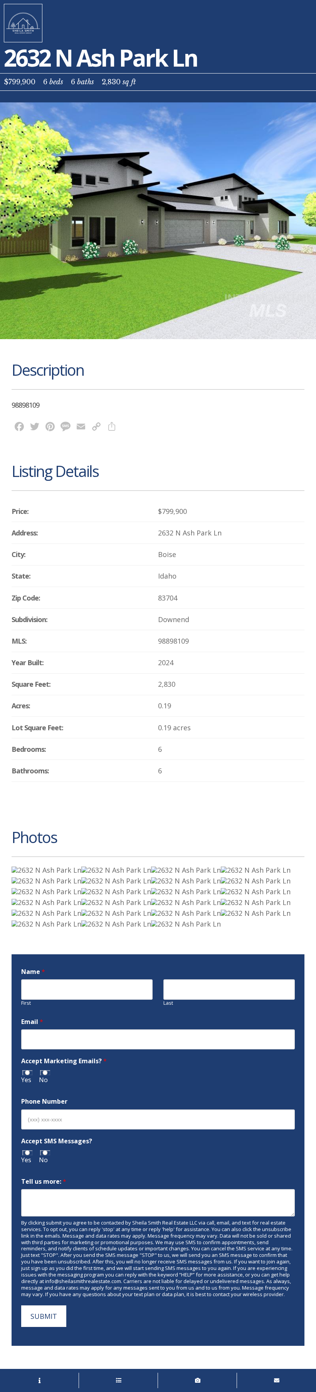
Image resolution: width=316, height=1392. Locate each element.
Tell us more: (43, 1182)
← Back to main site (23, 23)
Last (168, 1003)
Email (32, 1022)
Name (33, 972)
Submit (43, 1316)
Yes (26, 1080)
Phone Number (44, 1102)
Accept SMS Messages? (56, 1141)
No (43, 1080)
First (26, 1003)
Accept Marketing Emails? (64, 1061)
